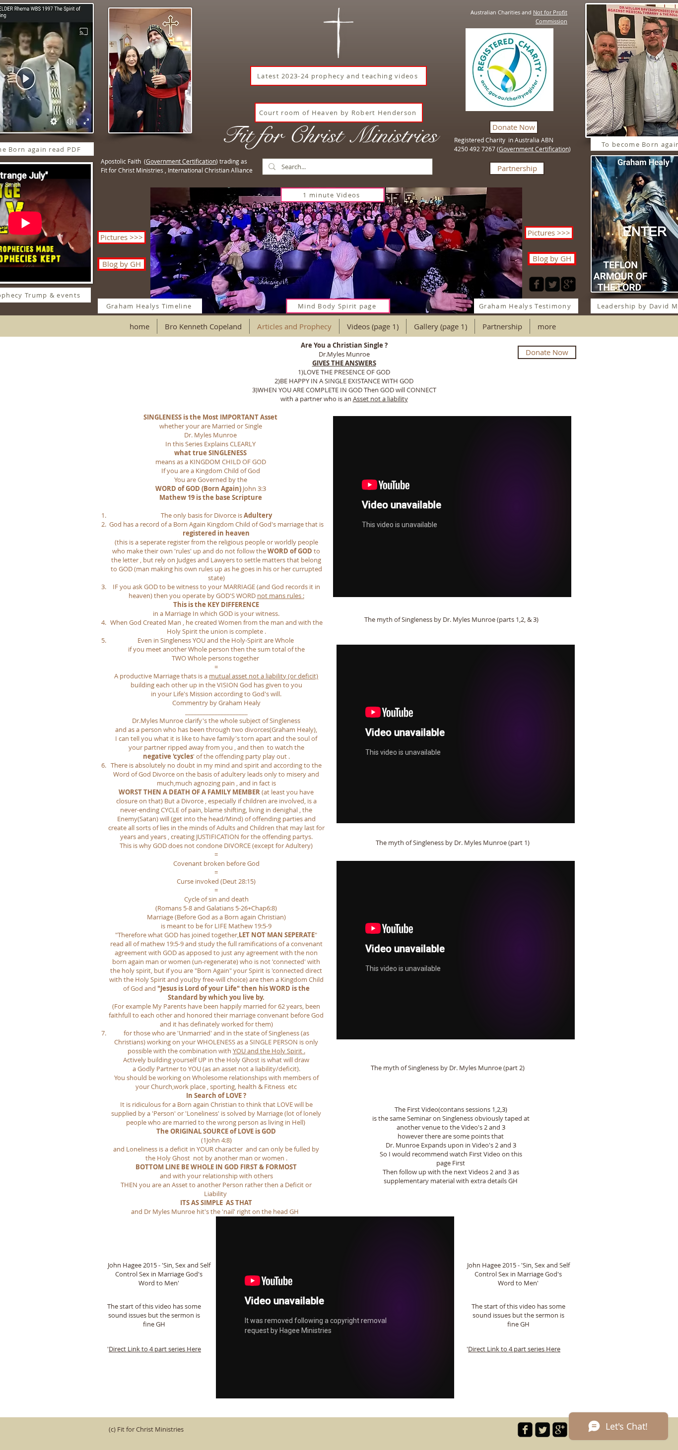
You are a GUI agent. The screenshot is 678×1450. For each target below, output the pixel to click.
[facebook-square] (536, 284)
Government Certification (534, 149)
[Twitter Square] (552, 284)
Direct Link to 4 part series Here (514, 1348)
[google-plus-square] (568, 284)
